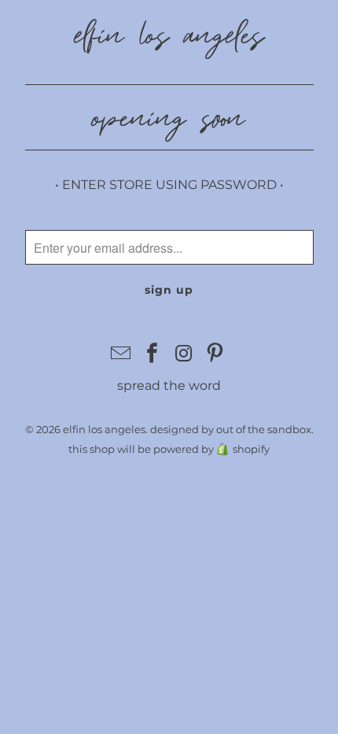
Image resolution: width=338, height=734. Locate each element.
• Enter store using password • (169, 184)
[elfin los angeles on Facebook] (152, 354)
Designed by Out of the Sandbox (230, 429)
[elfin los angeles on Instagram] (184, 354)
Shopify (251, 449)
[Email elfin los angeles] (121, 354)
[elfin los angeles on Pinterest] (215, 354)
